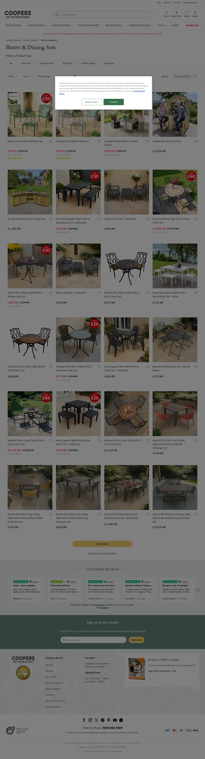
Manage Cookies (91, 102)
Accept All (114, 102)
